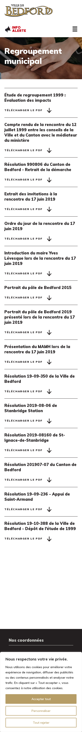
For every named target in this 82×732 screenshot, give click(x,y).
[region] (41, 692)
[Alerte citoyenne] (15, 28)
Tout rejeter (41, 723)
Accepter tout (41, 699)
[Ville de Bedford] (28, 10)
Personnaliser (41, 711)
